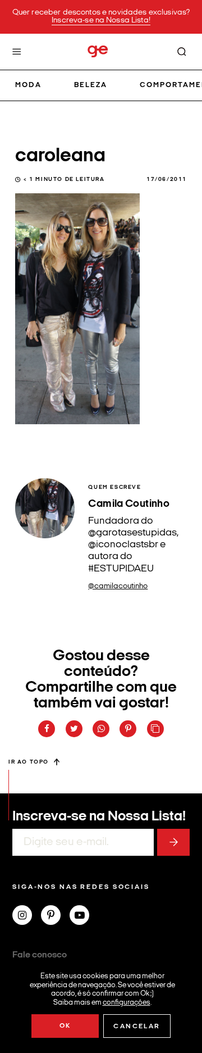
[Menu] (16, 51)
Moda (28, 85)
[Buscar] (182, 52)
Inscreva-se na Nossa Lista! (101, 20)
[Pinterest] (55, 916)
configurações (126, 1002)
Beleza (90, 85)
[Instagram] (26, 916)
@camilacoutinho (118, 586)
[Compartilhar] (46, 728)
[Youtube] (84, 916)
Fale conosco (39, 955)
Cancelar (136, 1026)
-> (173, 842)
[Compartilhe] (155, 728)
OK (65, 1026)
